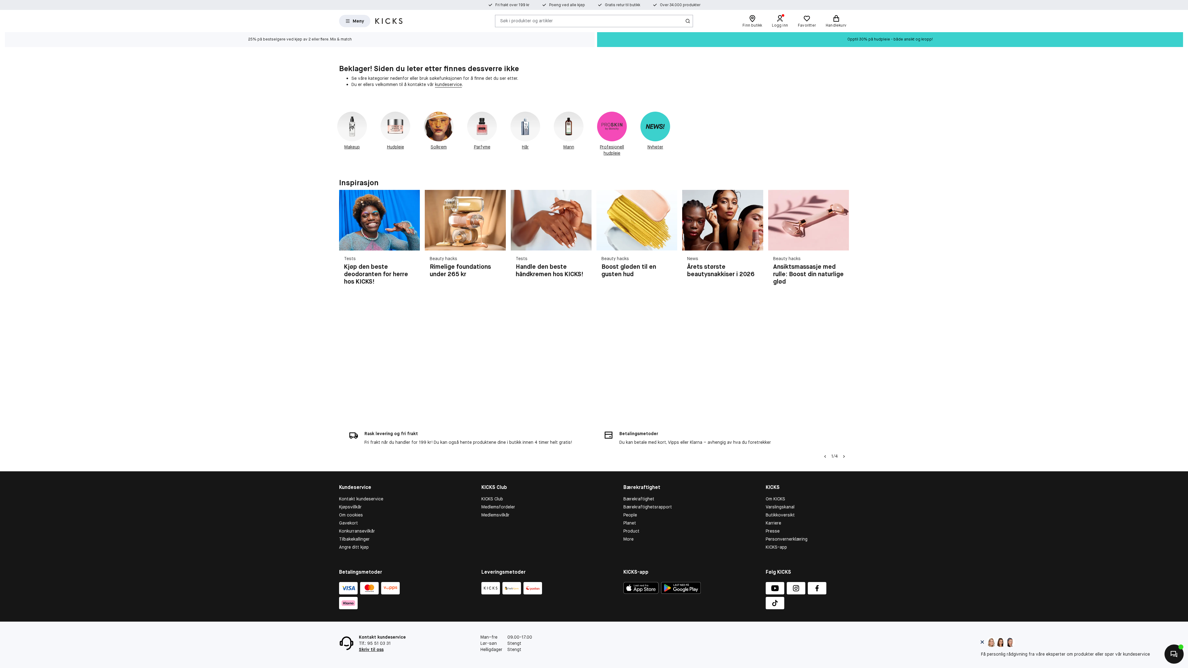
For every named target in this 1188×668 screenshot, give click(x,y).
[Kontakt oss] (1174, 654)
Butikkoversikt (780, 515)
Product (631, 531)
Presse (773, 531)
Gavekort (348, 523)
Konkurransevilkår (357, 531)
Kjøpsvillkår (350, 507)
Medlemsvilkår (495, 515)
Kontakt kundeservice (361, 499)
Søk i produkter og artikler (526, 21)
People (630, 515)
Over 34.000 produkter (680, 4)
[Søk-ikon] (688, 21)
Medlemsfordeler (498, 507)
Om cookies (351, 515)
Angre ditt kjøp (354, 547)
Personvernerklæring (786, 539)
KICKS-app (776, 547)
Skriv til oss (371, 649)
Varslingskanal (780, 507)
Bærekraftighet (638, 499)
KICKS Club (492, 499)
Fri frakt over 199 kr (512, 4)
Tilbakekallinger (354, 539)
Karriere (773, 523)
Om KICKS (775, 499)
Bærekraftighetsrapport (647, 507)
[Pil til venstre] (825, 456)
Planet (629, 523)
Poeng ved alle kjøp (567, 4)
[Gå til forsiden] (388, 21)
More (628, 539)
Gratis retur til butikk (622, 4)
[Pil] (841, 241)
